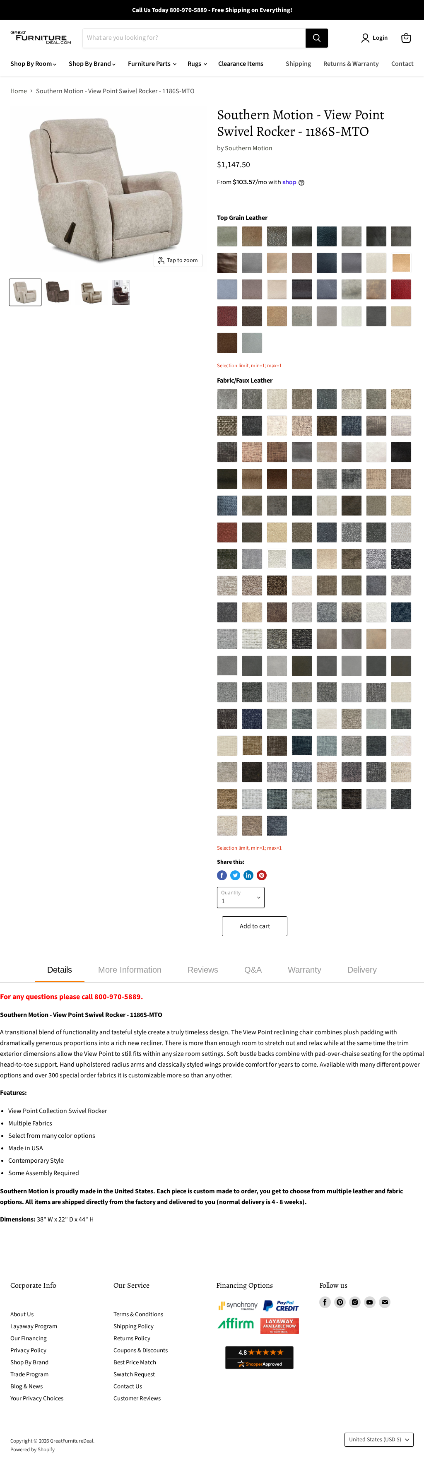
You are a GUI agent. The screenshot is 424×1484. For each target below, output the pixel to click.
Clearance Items (240, 63)
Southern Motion (248, 148)
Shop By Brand (90, 63)
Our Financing (28, 1338)
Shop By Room (31, 63)
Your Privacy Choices (36, 1398)
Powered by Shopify (32, 1449)
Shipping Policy (133, 1326)
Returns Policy (131, 1338)
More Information (129, 969)
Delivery (362, 969)
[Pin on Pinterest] (262, 875)
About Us (22, 1314)
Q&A (253, 969)
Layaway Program (33, 1326)
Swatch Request (134, 1374)
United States (375, 1440)
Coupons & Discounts (140, 1350)
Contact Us (127, 1386)
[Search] (317, 38)
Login (380, 38)
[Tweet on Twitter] (235, 875)
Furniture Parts (150, 63)
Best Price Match (134, 1362)
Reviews (203, 969)
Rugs (195, 63)
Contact (402, 63)
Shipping (298, 63)
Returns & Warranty (351, 63)
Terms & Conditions (138, 1314)
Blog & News (26, 1386)
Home (18, 91)
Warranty (304, 969)
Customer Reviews (137, 1398)
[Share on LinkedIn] (248, 875)
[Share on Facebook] (222, 875)
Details (59, 969)
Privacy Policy (28, 1350)
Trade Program (29, 1374)
